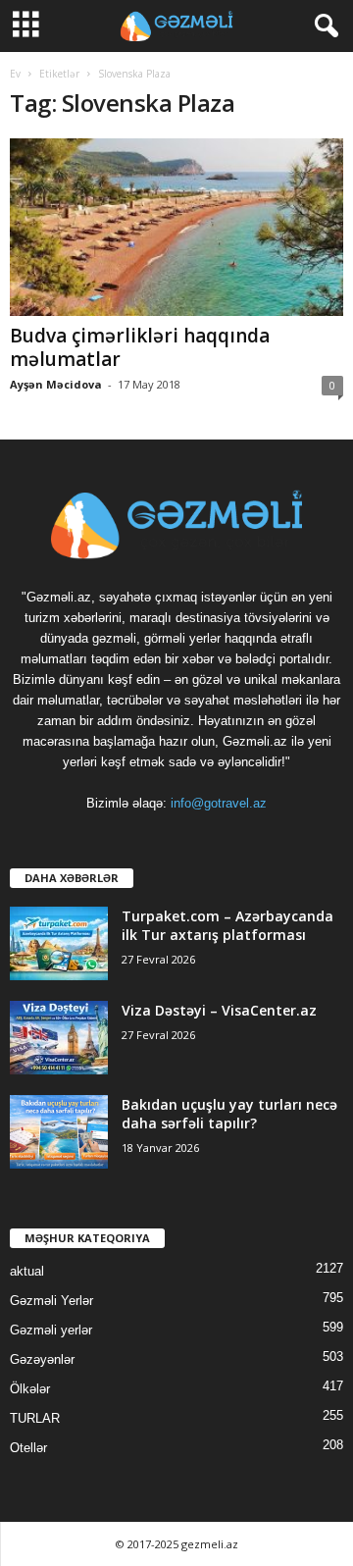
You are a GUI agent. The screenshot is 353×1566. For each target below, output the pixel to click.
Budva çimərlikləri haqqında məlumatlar (140, 347)
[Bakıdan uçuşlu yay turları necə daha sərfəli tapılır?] (59, 1132)
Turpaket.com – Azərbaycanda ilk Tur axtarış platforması (227, 925)
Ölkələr (30, 1389)
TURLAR (35, 1418)
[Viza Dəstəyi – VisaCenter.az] (59, 1037)
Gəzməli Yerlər (51, 1300)
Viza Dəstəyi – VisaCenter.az (219, 1010)
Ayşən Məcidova (56, 384)
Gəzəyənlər (42, 1359)
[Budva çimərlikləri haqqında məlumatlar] (176, 227)
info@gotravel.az (219, 803)
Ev (15, 73)
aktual (27, 1271)
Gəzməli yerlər (51, 1330)
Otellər (28, 1447)
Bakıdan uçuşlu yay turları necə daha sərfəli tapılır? (229, 1113)
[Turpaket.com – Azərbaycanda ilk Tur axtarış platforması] (59, 943)
